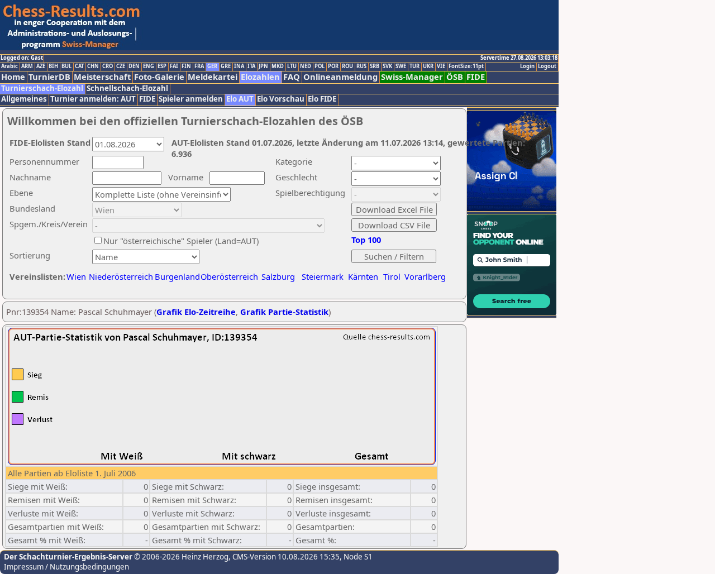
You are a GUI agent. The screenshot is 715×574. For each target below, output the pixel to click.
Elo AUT (240, 99)
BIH (53, 66)
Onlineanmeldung (340, 76)
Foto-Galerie (159, 76)
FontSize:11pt (466, 66)
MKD (277, 66)
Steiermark (323, 276)
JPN (263, 66)
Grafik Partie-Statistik (284, 311)
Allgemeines (24, 99)
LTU (292, 66)
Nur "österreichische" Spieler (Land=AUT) (181, 240)
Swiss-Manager (412, 76)
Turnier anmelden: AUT (93, 99)
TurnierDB (49, 76)
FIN (186, 66)
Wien (76, 276)
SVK (387, 66)
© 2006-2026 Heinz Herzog (180, 557)
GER (212, 66)
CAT (79, 66)
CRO (107, 66)
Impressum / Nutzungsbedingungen (66, 567)
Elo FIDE (322, 99)
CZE (120, 66)
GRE (226, 66)
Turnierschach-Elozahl (42, 88)
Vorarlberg (425, 276)
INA (239, 66)
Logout (547, 66)
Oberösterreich (229, 276)
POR (333, 66)
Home (13, 76)
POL (319, 66)
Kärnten (363, 276)
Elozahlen (260, 76)
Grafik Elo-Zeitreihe (196, 311)
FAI (174, 66)
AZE (40, 66)
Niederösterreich (119, 276)
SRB (374, 66)
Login (527, 66)
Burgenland (177, 276)
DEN (134, 66)
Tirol (392, 276)
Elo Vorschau (280, 99)
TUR (414, 66)
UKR (428, 66)
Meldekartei (212, 76)
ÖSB (454, 76)
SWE (400, 66)
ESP (162, 66)
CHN (93, 66)
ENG (148, 66)
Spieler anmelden (191, 99)
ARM (27, 66)
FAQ (291, 76)
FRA (199, 66)
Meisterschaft (102, 76)
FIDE (475, 76)
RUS (361, 66)
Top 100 (366, 239)
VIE (441, 66)
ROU (347, 66)
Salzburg (278, 276)
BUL (66, 66)
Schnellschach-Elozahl (127, 88)
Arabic (9, 66)
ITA (251, 66)
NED (305, 66)
